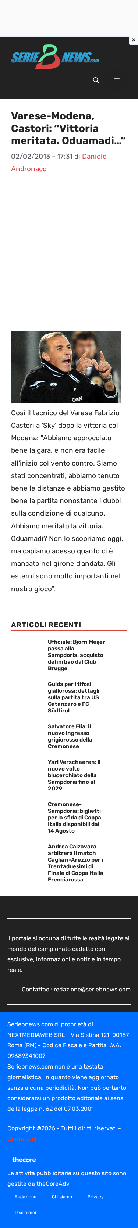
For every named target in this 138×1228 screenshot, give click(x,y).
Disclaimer (26, 1212)
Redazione (25, 1196)
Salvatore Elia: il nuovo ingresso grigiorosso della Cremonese (70, 736)
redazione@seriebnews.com (92, 989)
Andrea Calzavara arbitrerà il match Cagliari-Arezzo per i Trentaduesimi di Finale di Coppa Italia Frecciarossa (75, 863)
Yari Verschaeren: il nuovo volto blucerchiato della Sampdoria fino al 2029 (74, 775)
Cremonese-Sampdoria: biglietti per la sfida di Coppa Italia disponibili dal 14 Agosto (74, 817)
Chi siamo (62, 1196)
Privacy (96, 1196)
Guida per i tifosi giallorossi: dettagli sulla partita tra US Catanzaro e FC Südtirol (73, 697)
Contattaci (21, 1138)
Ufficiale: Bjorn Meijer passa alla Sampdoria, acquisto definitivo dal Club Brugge (76, 655)
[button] (96, 80)
